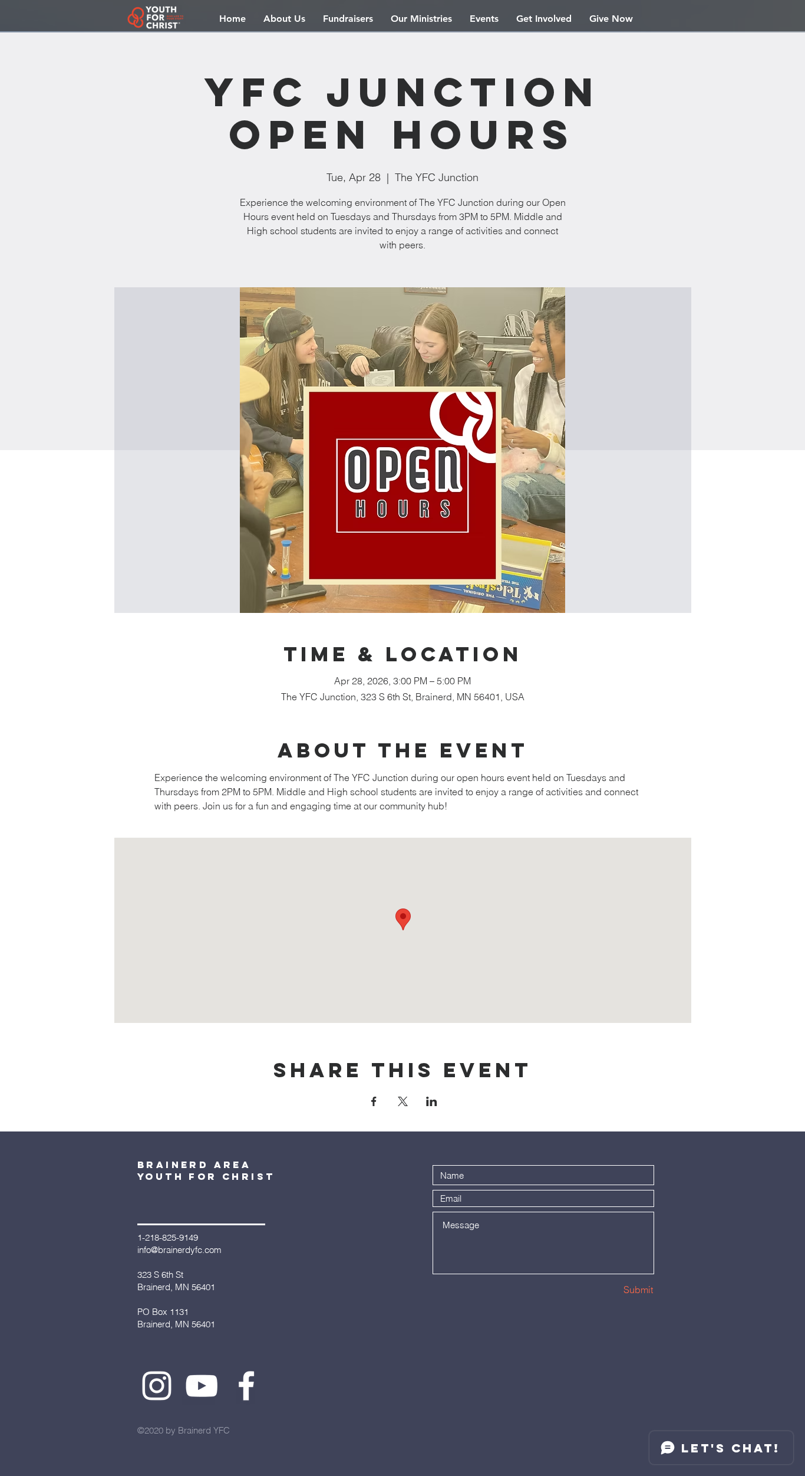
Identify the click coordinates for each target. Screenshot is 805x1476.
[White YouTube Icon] (201, 1385)
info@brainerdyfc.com (179, 1249)
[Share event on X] (402, 1101)
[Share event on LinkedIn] (431, 1101)
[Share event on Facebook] (374, 1101)
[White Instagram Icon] (156, 1385)
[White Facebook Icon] (246, 1385)
